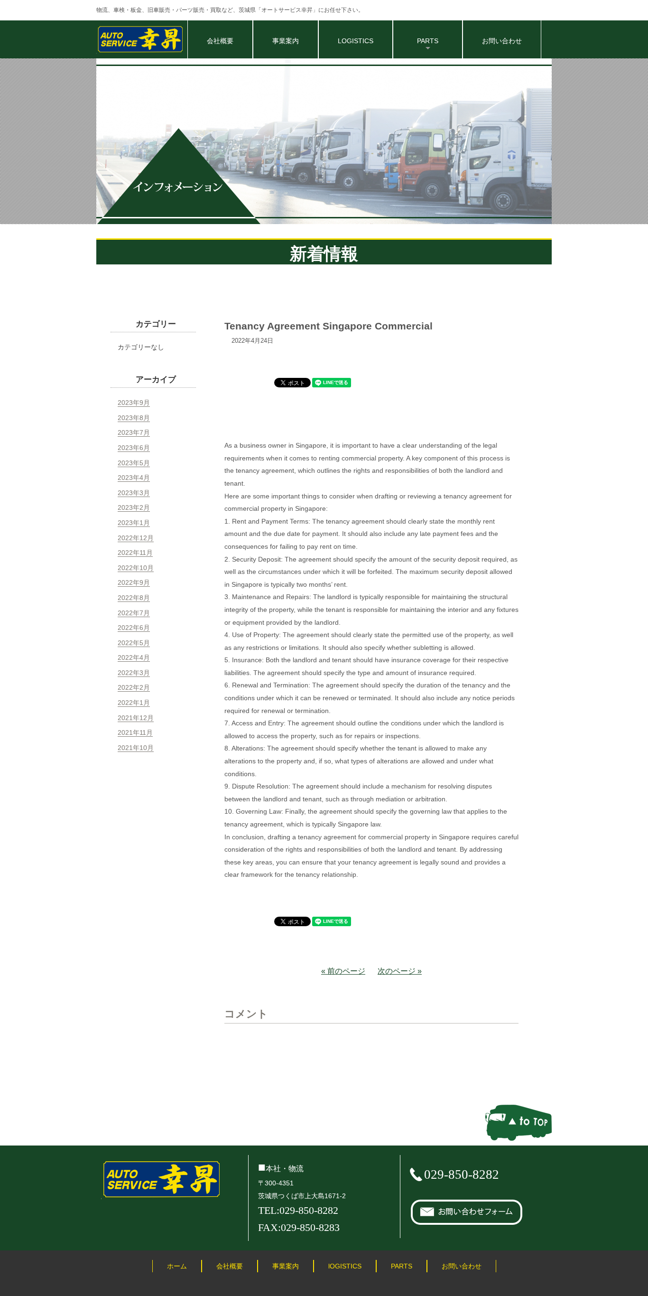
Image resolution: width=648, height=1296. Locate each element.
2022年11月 (135, 552)
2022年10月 (136, 568)
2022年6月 (134, 627)
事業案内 (285, 41)
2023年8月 (134, 418)
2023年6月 (134, 447)
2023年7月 (134, 432)
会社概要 (220, 41)
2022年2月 (134, 687)
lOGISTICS (344, 1266)
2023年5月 (134, 463)
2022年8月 (134, 597)
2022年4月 (134, 657)
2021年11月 (135, 732)
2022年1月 (134, 702)
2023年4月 (134, 477)
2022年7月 (134, 613)
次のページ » (400, 971)
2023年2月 (134, 507)
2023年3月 (134, 493)
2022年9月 (134, 582)
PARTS (401, 1266)
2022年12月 (136, 538)
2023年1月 (134, 522)
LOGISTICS (355, 41)
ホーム (177, 1266)
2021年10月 (136, 747)
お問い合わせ (502, 41)
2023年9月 (134, 402)
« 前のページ (343, 971)
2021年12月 (136, 718)
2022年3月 (134, 672)
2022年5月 (134, 643)
